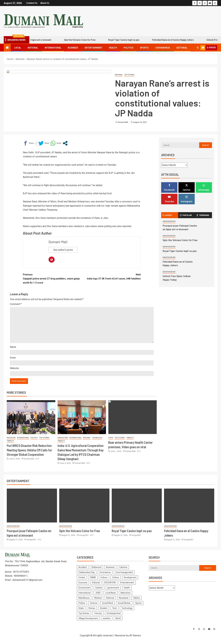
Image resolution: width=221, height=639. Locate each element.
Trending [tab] (204, 215)
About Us (44, 3)
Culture (104, 577)
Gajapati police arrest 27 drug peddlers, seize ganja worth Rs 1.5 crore (51, 278)
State (110, 438)
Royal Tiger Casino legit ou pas (114, 40)
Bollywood (96, 567)
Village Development (88, 618)
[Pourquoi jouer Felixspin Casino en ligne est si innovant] (32, 505)
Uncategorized (169, 221)
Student (103, 608)
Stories (91, 608)
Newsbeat (123, 598)
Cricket (81, 577)
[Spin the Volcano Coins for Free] (84, 505)
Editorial (181, 48)
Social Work (107, 603)
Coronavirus (162, 48)
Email (13, 357)
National (33, 48)
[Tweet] (43, 143)
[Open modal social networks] (65, 143)
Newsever (120, 635)
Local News (110, 593)
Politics (128, 48)
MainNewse (84, 598)
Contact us (31, 3)
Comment (16, 304)
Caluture (123, 567)
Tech (114, 608)
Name (13, 347)
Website (14, 368)
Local (17, 48)
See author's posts (63, 249)
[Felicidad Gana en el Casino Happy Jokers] (189, 505)
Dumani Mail (123, 122)
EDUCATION (11, 438)
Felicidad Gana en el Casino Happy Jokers (164, 40)
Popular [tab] (187, 215)
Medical (98, 598)
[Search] (198, 48)
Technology (97, 438)
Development (130, 577)
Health (113, 48)
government (113, 587)
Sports (144, 48)
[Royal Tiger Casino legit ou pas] (137, 505)
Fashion (99, 587)
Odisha (136, 598)
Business (73, 48)
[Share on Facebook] (28, 143)
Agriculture (63, 438)
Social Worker (124, 603)
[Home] (7, 48)
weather (107, 618)
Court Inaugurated (124, 572)
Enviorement (84, 587)
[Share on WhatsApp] (55, 143)
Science (93, 603)
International (53, 48)
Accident (82, 567)
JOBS (98, 593)
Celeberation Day (86, 572)
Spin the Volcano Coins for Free (71, 40)
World (118, 618)
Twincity (10, 441)
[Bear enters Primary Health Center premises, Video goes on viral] (132, 417)
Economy (82, 582)
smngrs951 (32, 540)
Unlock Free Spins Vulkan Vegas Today (177, 277)
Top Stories (129, 75)
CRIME (93, 577)
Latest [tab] (168, 215)
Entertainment (93, 48)
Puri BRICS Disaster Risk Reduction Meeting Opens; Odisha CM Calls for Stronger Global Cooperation (29, 450)
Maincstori (125, 593)
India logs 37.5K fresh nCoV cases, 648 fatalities (114, 276)
